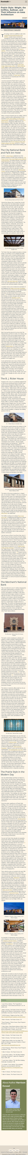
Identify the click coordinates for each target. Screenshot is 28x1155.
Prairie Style (17, 75)
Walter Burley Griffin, (10, 66)
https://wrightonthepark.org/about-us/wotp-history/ (13, 1017)
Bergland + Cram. (16, 297)
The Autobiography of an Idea (16, 749)
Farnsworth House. (14, 892)
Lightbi (13, 1154)
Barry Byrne (4, 513)
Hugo (9, 1154)
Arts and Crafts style (13, 281)
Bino (24, 1154)
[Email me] (14, 1148)
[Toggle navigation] (26, 2)
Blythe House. (9, 346)
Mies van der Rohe (7, 889)
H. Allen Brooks (9, 156)
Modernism (16, 877)
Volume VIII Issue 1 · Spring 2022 (12, 30)
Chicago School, (22, 818)
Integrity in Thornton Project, (10, 940)
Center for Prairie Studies (7, 1152)
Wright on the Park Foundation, (17, 288)
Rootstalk (5, 2)
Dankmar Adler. (13, 742)
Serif (10, 1150)
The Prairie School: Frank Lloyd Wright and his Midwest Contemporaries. (13, 159)
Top (14, 1150)
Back (17, 1150)
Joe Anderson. (9, 943)
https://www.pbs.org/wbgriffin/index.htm (10, 1045)
